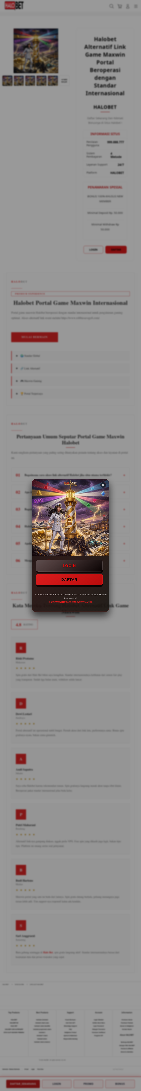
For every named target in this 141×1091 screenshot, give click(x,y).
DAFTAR (69, 579)
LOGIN (69, 566)
